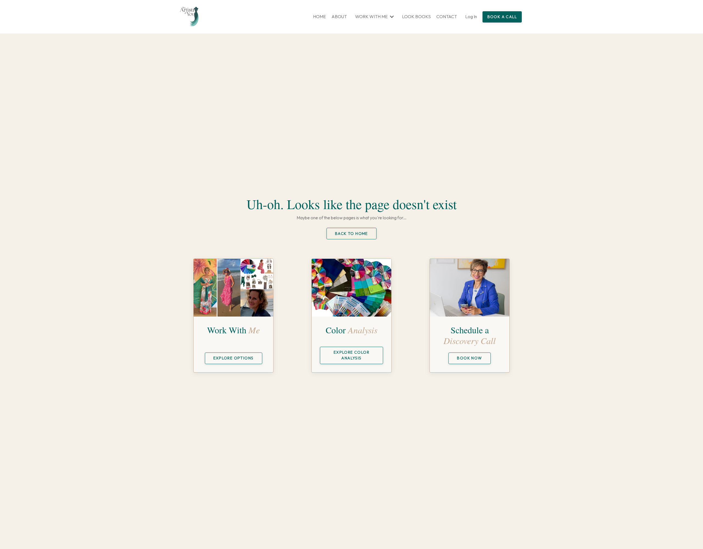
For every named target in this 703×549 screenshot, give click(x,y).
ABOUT (339, 16)
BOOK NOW (469, 358)
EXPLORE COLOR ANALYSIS (351, 355)
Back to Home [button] (351, 233)
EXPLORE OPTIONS (233, 358)
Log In (471, 16)
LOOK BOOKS (416, 16)
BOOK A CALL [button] (502, 16)
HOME (319, 16)
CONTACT (446, 16)
